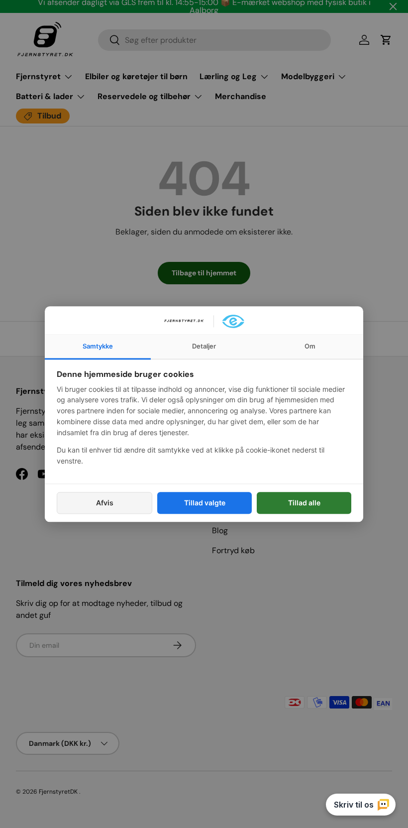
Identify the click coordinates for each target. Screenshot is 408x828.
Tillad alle (304, 502)
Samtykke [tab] (98, 346)
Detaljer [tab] (204, 346)
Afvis (104, 502)
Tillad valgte (204, 502)
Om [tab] (310, 346)
